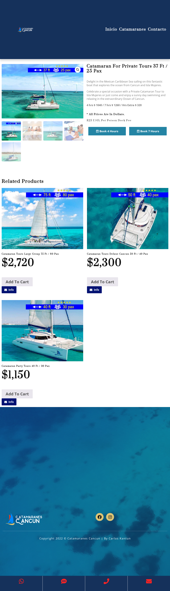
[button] (78, 70)
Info (11, 290)
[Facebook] (100, 517)
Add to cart (17, 281)
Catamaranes (132, 29)
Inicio (111, 29)
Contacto (157, 29)
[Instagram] (110, 517)
